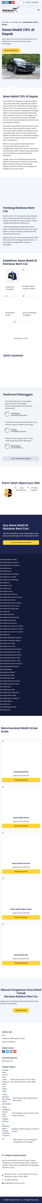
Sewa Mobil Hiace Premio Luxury (10, 606)
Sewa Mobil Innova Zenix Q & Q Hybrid (11, 629)
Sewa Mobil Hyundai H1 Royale (9, 617)
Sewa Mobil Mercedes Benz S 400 (10, 658)
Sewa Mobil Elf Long (6, 585)
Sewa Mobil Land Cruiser (7, 643)
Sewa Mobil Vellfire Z (6, 701)
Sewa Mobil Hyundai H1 (7, 614)
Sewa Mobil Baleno (5, 571)
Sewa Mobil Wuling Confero (8, 707)
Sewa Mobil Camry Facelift (8, 577)
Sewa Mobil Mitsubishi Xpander (9, 666)
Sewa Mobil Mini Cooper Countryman (11, 663)
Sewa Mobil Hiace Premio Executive (10, 603)
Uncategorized (15, 22)
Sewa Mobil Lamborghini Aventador (11, 637)
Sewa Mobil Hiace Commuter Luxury (11, 597)
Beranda (5, 22)
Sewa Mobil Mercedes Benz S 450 (10, 661)
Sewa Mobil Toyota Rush (7, 689)
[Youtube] (13, 2)
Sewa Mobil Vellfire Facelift (8, 695)
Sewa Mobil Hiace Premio (7, 600)
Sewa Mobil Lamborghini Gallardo (10, 640)
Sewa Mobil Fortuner (6, 591)
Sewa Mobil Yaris (5, 710)
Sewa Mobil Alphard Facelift (8, 559)
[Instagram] (10, 2)
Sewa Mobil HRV (5, 611)
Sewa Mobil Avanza (6, 568)
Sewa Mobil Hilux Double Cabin (9, 608)
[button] (38, 9)
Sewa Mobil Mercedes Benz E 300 (10, 652)
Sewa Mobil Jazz (5, 634)
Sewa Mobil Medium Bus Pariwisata (11, 649)
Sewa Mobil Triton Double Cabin (9, 692)
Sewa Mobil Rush (21, 772)
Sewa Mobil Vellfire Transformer (9, 698)
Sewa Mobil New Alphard (7, 672)
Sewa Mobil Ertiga (5, 588)
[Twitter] (6, 2)
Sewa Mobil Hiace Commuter (8, 594)
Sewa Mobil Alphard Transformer (10, 565)
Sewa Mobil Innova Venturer (8, 623)
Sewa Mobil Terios (5, 686)
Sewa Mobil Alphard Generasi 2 (9, 562)
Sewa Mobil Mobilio (6, 669)
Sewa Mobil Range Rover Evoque (10, 681)
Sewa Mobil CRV (5, 582)
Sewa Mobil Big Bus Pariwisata (9, 574)
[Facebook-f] (3, 1051)
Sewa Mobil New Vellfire (7, 675)
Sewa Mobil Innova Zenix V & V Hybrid (11, 632)
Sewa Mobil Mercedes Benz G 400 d (10, 655)
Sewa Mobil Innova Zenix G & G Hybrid (11, 626)
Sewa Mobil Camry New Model (9, 580)
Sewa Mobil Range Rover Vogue (9, 684)
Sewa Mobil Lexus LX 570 (7, 646)
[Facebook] (3, 2)
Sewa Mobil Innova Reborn (8, 620)
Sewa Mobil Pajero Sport (7, 678)
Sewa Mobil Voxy (5, 704)
